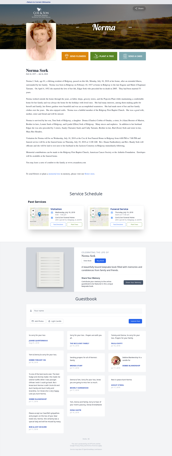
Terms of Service (92, 446)
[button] (39, 214)
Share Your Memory (133, 282)
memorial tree (54, 173)
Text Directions (58, 224)
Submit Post (135, 321)
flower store (89, 173)
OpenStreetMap (88, 449)
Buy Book (100, 261)
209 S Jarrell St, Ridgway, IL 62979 (68, 220)
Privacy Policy (79, 446)
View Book (87, 261)
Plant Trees (74, 224)
